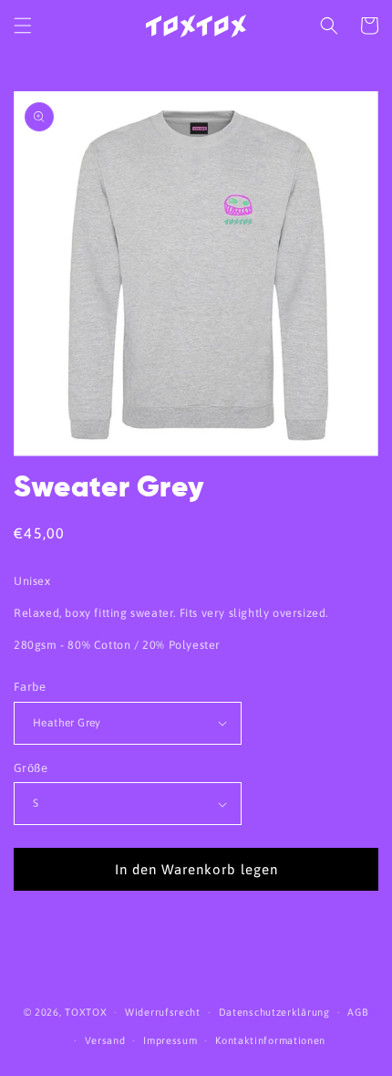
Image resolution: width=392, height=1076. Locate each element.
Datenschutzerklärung (274, 1012)
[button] (23, 25)
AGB (357, 1012)
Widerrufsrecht (163, 1012)
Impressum (170, 1040)
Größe (30, 768)
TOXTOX (86, 1012)
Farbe (30, 687)
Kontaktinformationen (270, 1040)
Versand (105, 1040)
